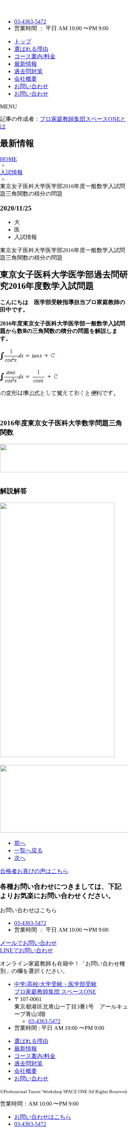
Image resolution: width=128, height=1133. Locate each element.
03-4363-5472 (30, 21)
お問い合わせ (31, 86)
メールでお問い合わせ (28, 943)
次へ (20, 858)
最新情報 (25, 64)
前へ (20, 843)
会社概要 (25, 79)
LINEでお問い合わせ (26, 950)
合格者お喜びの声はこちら (34, 871)
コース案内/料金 (34, 56)
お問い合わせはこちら (42, 1117)
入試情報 (11, 172)
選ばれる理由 (31, 49)
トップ (22, 41)
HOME (8, 159)
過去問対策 (28, 71)
